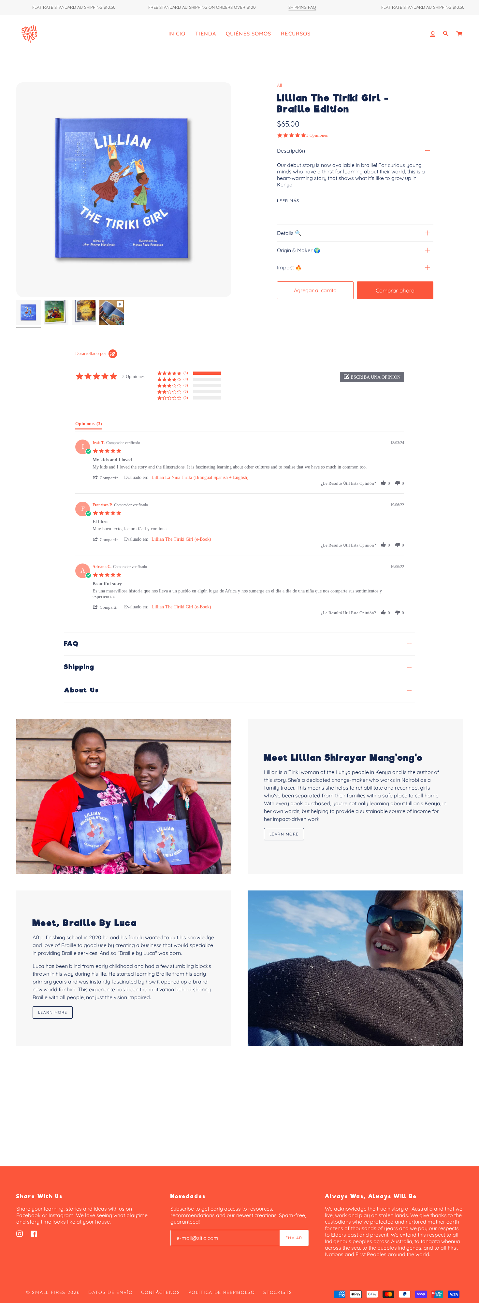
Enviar (293, 1237)
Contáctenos (160, 1292)
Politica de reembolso (221, 1292)
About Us (81, 690)
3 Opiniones (317, 135)
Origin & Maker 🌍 (298, 250)
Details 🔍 (289, 233)
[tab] (88, 425)
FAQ (71, 644)
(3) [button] (185, 373)
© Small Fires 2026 (53, 1292)
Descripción (291, 150)
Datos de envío (110, 1292)
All (279, 85)
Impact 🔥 (289, 267)
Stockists (277, 1292)
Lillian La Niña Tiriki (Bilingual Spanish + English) (200, 477)
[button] (372, 377)
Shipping (79, 667)
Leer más (288, 201)
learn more (283, 834)
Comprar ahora (395, 290)
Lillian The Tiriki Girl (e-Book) (181, 539)
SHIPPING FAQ (302, 7)
